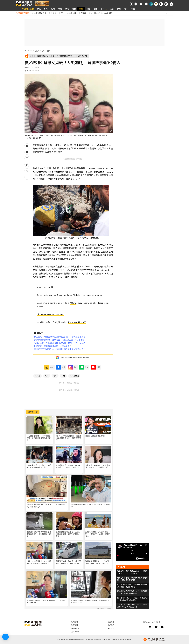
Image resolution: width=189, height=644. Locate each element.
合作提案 (111, 628)
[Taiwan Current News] (151, 4)
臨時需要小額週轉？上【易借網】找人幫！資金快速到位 (91, 506)
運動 (74, 8)
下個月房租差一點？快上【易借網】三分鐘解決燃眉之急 (38, 466)
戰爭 (55, 376)
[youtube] (146, 4)
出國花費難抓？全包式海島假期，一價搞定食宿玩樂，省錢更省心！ (97, 534)
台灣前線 (72, 13)
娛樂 (67, 8)
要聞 (53, 8)
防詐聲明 (74, 622)
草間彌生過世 (28, 8)
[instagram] (136, 4)
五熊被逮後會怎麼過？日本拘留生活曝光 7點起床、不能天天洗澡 (68, 466)
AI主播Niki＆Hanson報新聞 (101, 13)
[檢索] (166, 4)
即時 (46, 8)
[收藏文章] (26, 177)
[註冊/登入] (171, 4)
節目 (119, 8)
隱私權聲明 (75, 628)
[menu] (18, 9)
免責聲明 (74, 625)
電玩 (102, 8)
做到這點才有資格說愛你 (95, 436)
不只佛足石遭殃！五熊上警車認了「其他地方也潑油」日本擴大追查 (45, 506)
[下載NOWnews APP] (161, 4)
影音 (112, 8)
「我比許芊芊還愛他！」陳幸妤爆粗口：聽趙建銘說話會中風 (38, 562)
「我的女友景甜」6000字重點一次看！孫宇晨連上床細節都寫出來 (38, 438)
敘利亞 (37, 376)
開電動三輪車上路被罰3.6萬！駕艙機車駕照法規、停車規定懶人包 (68, 562)
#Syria (73, 303)
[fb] (131, 4)
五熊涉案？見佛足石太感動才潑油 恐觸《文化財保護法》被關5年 (98, 466)
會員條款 (111, 622)
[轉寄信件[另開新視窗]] (26, 158)
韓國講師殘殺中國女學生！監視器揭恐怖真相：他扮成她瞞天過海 (38, 534)
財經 (88, 8)
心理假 (83, 13)
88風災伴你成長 (40, 13)
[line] (141, 4)
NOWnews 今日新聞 (31, 51)
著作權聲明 (75, 631)
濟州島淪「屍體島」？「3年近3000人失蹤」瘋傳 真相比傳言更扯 (97, 562)
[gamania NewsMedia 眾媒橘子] (153, 639)
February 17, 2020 (77, 322)
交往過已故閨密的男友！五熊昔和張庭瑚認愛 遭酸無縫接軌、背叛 (68, 534)
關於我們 (111, 625)
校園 (133, 8)
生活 (95, 8)
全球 (81, 8)
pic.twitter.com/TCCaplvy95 (50, 314)
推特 (46, 376)
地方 (126, 8)
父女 (63, 376)
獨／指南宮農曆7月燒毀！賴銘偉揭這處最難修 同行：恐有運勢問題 (68, 438)
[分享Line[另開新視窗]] (26, 152)
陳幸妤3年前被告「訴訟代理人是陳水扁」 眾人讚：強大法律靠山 (46, 602)
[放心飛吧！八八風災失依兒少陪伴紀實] (42, 3)
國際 (48, 51)
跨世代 (53, 13)
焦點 (39, 8)
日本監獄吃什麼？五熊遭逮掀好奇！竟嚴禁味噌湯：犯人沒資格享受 (91, 602)
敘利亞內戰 (74, 376)
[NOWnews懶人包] (156, 4)
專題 (60, 8)
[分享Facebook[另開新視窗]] (26, 145)
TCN (62, 13)
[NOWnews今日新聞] (24, 3)
